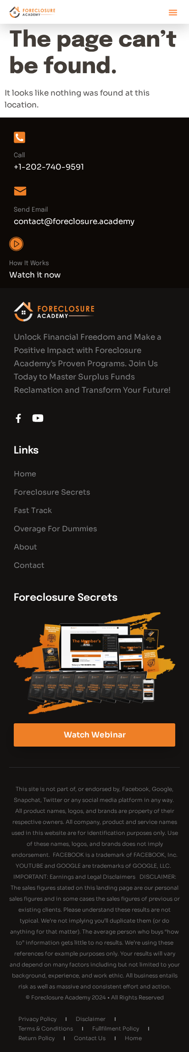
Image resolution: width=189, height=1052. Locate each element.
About (25, 547)
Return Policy (36, 1038)
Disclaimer (91, 1018)
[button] (173, 12)
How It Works (29, 263)
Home (25, 474)
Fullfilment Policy (115, 1028)
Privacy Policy (37, 1018)
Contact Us (90, 1038)
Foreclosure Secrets (52, 492)
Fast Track (33, 510)
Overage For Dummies (55, 529)
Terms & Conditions (45, 1028)
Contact (29, 565)
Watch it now (35, 275)
